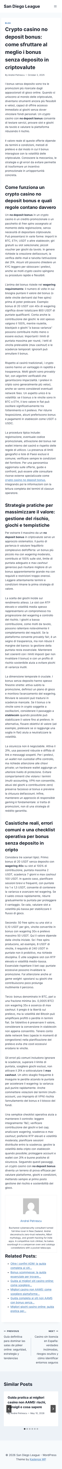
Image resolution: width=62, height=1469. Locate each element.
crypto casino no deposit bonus (25, 480)
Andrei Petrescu (16, 75)
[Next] (53, 1409)
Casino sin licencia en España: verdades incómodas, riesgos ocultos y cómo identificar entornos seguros (46, 1347)
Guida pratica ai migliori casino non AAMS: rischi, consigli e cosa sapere (27, 1402)
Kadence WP (38, 1459)
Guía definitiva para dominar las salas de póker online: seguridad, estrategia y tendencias (15, 1345)
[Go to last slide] (8, 1409)
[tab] (24, 1429)
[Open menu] (55, 6)
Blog (8, 23)
